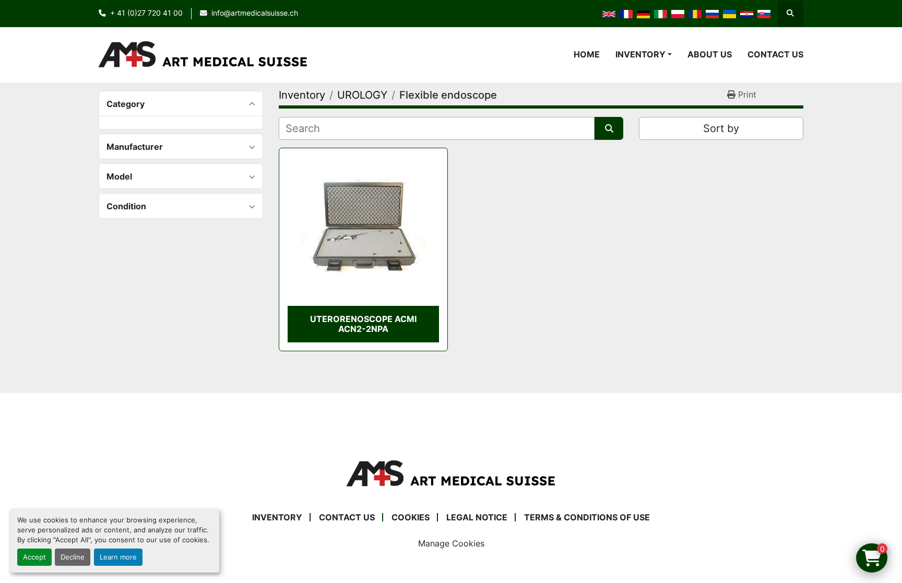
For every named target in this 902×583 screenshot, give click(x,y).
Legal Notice (476, 517)
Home (587, 54)
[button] (643, 54)
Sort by (721, 128)
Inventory (640, 54)
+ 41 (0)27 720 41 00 (146, 13)
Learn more (118, 557)
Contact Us (775, 54)
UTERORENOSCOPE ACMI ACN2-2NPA (363, 324)
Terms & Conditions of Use (587, 517)
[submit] (609, 128)
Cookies (410, 517)
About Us (709, 54)
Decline (73, 557)
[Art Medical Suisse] (451, 473)
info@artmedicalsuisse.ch (254, 13)
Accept (34, 557)
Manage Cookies (451, 543)
